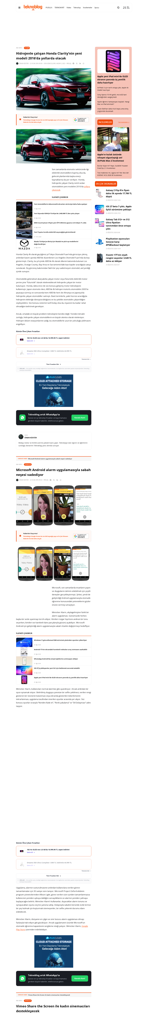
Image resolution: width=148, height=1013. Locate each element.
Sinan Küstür (24, 63)
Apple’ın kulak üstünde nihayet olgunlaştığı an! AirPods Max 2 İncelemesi (110, 157)
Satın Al (30, 341)
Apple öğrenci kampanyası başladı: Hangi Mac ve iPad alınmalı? (113, 103)
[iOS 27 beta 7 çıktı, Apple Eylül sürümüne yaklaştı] (99, 209)
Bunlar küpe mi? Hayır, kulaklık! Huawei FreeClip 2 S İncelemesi (112, 167)
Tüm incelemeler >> (123, 122)
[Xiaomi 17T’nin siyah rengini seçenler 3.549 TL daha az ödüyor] (99, 258)
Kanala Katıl (79, 417)
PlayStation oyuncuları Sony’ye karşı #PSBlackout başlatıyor (118, 241)
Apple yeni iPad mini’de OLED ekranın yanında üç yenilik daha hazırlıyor (112, 79)
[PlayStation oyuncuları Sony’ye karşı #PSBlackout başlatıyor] (99, 241)
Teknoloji (28, 464)
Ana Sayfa (19, 48)
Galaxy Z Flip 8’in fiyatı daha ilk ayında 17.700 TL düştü (119, 193)
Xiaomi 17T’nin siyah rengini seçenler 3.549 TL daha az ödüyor (119, 257)
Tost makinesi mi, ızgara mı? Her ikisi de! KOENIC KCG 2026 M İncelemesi (113, 174)
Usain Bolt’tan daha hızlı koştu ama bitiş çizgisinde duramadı (112, 110)
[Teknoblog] (33, 7)
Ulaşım (27, 48)
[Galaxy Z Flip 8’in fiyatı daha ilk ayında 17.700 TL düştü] (99, 193)
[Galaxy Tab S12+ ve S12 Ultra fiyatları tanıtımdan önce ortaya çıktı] (99, 222)
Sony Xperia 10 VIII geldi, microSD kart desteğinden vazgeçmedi (112, 96)
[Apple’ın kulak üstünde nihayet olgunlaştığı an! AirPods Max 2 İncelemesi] (113, 139)
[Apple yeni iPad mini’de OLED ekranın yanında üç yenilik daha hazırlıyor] (113, 61)
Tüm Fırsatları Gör (52, 364)
